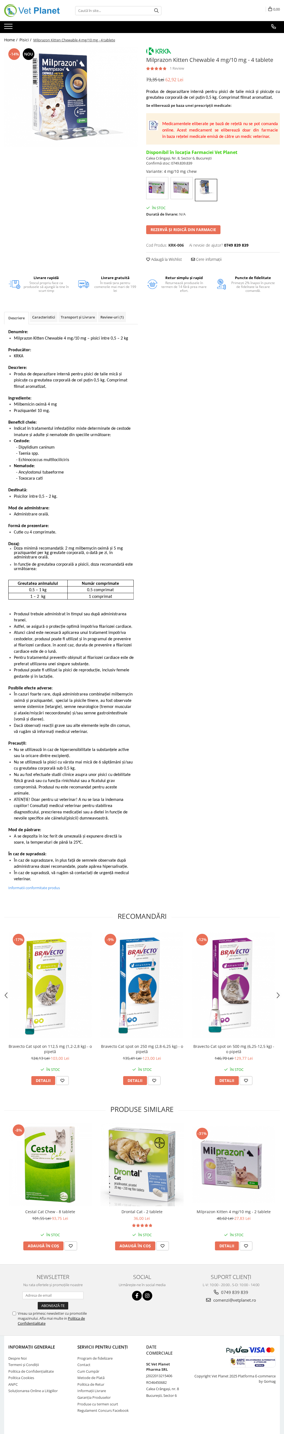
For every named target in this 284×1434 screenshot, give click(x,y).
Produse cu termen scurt (97, 1404)
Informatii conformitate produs (34, 887)
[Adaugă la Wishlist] (62, 1080)
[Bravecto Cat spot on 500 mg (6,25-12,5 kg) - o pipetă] (233, 985)
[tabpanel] (71, 97)
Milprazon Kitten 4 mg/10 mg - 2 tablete (234, 1211)
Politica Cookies (21, 1377)
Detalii (43, 1080)
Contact (83, 1364)
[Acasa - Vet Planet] (32, 10)
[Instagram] (147, 1296)
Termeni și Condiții (23, 1364)
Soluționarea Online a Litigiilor (33, 1390)
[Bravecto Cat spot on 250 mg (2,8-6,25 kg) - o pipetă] (142, 985)
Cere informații (208, 259)
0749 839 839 (234, 1292)
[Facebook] (137, 1296)
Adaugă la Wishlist (166, 259)
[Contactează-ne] (273, 26)
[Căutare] (156, 10)
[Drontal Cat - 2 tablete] (142, 1164)
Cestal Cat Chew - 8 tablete (50, 1211)
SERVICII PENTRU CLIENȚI (102, 1347)
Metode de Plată (91, 1377)
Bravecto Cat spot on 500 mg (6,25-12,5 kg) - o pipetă (233, 1049)
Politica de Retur (90, 1384)
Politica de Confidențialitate (31, 1371)
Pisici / (25, 39)
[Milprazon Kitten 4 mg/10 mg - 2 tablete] (233, 1164)
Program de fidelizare (95, 1358)
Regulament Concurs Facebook (103, 1410)
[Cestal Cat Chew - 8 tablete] (50, 1164)
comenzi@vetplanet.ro (234, 1300)
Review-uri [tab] (112, 317)
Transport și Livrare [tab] (78, 317)
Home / (11, 39)
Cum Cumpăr (88, 1371)
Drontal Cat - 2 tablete (142, 1211)
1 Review (177, 68)
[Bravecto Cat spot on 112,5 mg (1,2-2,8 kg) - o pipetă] (50, 985)
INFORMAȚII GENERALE (31, 1347)
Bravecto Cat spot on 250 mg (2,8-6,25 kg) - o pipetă (142, 1049)
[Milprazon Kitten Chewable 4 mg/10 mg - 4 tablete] (71, 97)
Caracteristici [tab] (43, 317)
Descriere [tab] (16, 317)
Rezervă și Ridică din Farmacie (183, 229)
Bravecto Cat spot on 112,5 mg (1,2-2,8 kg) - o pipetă (50, 1049)
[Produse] (9, 28)
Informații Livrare (91, 1390)
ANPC (13, 1384)
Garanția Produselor (94, 1397)
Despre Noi (17, 1358)
